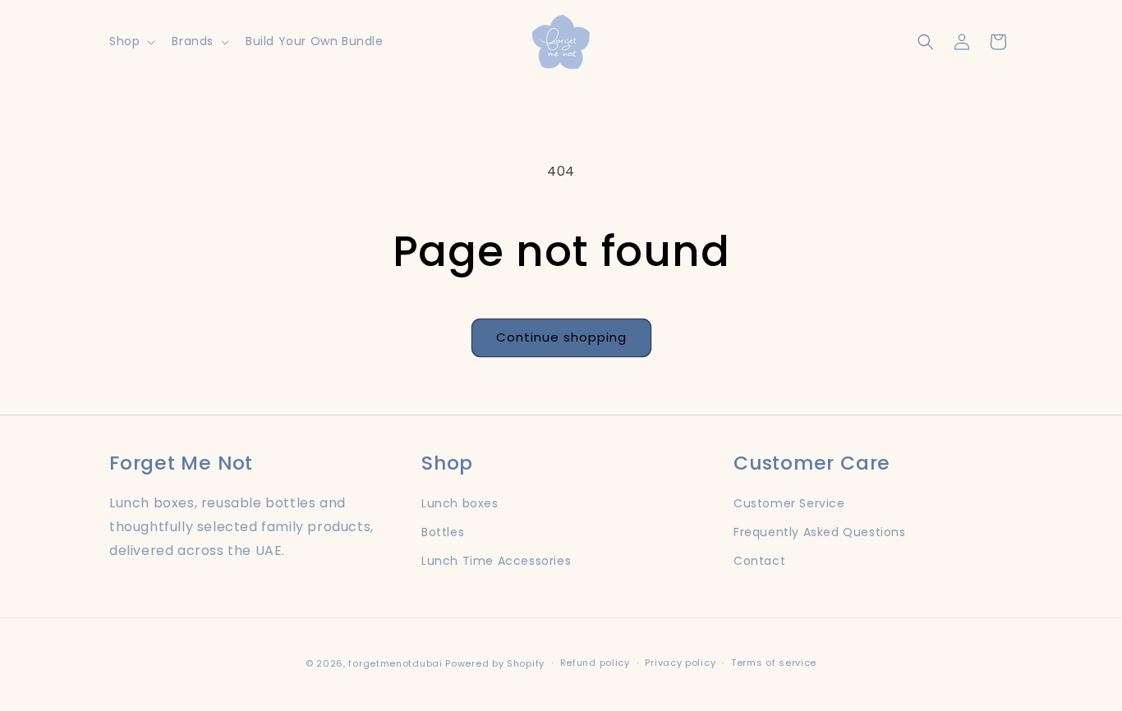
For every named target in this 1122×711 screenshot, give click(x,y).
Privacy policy (680, 662)
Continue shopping (561, 337)
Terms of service (773, 662)
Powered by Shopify (495, 663)
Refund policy (595, 662)
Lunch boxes (460, 503)
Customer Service (789, 503)
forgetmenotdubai (395, 663)
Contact (759, 561)
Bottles (442, 532)
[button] (130, 41)
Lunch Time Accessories (496, 561)
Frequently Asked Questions (819, 532)
